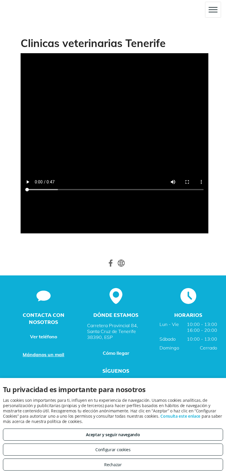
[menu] (213, 9)
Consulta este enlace (180, 416)
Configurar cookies (113, 449)
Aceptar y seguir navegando (113, 434)
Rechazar (113, 464)
